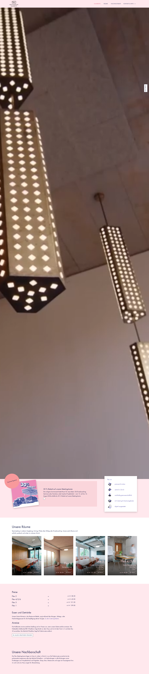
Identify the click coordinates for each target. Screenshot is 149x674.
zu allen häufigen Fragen (22, 635)
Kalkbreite (97, 3)
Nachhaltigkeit (116, 3)
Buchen (145, 88)
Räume (106, 3)
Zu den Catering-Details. (52, 618)
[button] (130, 3)
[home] (14, 3)
